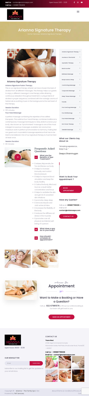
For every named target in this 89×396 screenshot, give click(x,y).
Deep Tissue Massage (68, 96)
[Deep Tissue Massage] (65, 362)
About (54, 391)
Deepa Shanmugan (68, 153)
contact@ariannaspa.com (23, 2)
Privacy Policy (79, 391)
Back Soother (66, 68)
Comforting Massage (68, 85)
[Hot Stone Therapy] (51, 376)
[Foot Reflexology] (51, 362)
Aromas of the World (68, 57)
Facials (64, 102)
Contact (81, 393)
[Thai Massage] (78, 376)
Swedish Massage (67, 129)
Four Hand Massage (68, 118)
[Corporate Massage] (78, 362)
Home (30, 34)
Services (36, 34)
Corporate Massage (68, 91)
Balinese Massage (67, 74)
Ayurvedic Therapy (67, 63)
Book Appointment (68, 189)
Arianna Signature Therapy (70, 52)
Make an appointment (61, 317)
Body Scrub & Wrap (68, 79)
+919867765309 (19, 5)
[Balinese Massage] (65, 376)
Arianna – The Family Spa (25, 391)
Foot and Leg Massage (69, 107)
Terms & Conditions (65, 391)
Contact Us (68, 216)
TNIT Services (19, 393)
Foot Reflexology (67, 113)
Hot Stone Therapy (68, 124)
